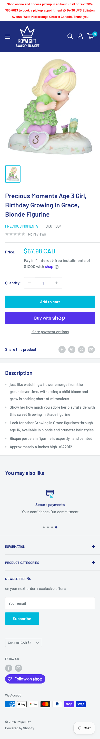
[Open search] (70, 36)
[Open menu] (7, 37)
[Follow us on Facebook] (8, 668)
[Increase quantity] (56, 282)
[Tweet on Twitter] (81, 349)
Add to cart (50, 301)
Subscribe (22, 618)
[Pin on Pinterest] (71, 349)
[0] (90, 36)
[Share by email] (91, 349)
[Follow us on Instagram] (18, 668)
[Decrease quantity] (29, 282)
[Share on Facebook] (62, 349)
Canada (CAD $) (19, 643)
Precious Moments (21, 226)
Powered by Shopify (19, 728)
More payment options (50, 331)
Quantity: (13, 283)
